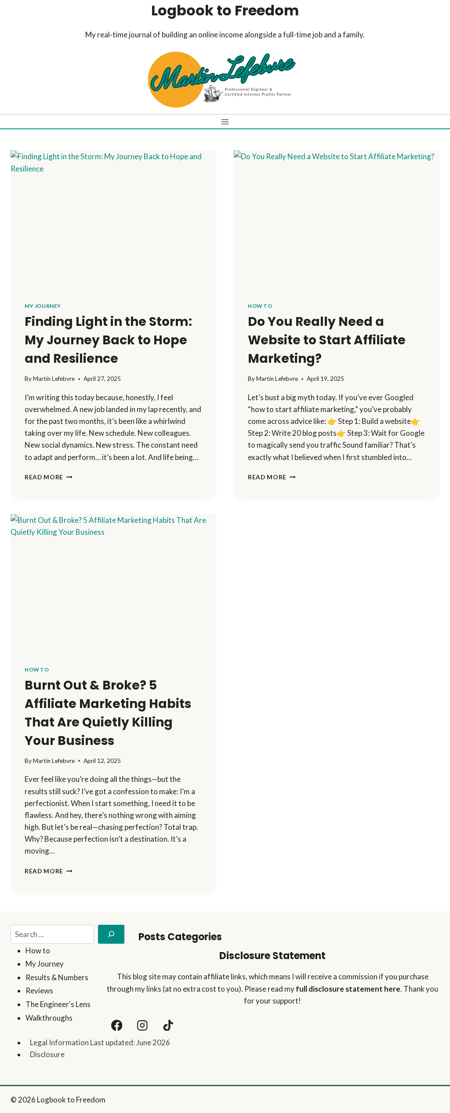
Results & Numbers (56, 977)
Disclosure (47, 1054)
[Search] (111, 934)
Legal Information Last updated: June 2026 (100, 1042)
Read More (49, 477)
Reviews (39, 990)
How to (260, 306)
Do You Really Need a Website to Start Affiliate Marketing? (327, 340)
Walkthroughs (49, 1017)
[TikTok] (168, 1025)
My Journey (43, 306)
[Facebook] (116, 1025)
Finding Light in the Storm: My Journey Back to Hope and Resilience (108, 340)
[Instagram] (142, 1025)
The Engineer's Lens (58, 1004)
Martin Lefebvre (54, 378)
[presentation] (113, 219)
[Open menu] (225, 121)
